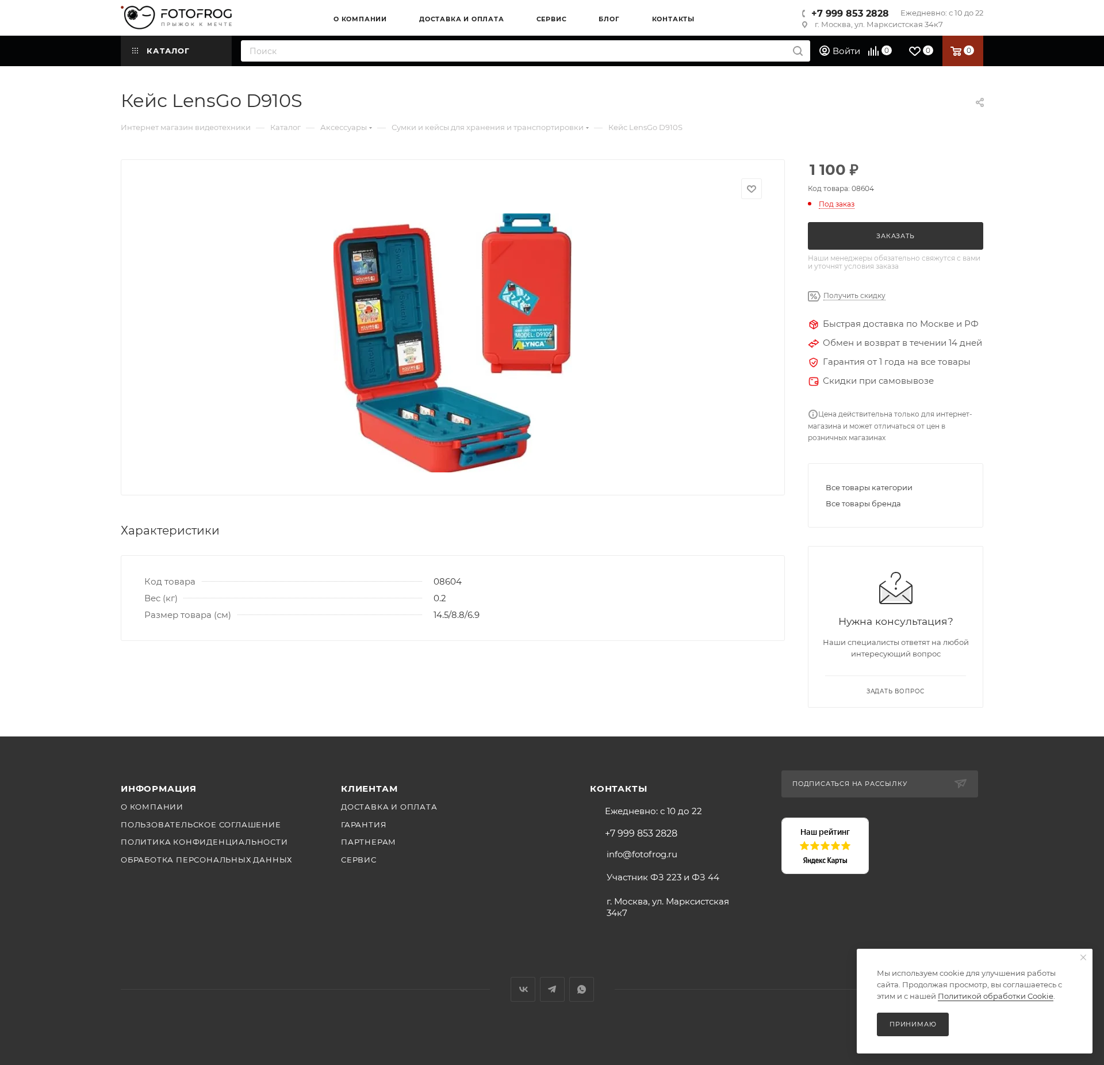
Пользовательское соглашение (201, 824)
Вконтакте (523, 989)
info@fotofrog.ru (642, 854)
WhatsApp (581, 989)
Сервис (359, 859)
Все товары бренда (863, 503)
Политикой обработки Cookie (995, 996)
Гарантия (363, 824)
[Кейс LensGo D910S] (453, 342)
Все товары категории (869, 487)
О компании (152, 806)
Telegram (552, 989)
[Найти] (797, 51)
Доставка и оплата (389, 806)
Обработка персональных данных (206, 859)
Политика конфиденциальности (204, 841)
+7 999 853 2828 (850, 13)
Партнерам (368, 841)
